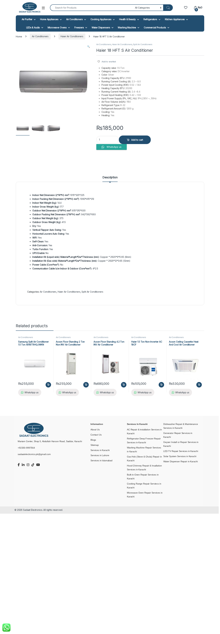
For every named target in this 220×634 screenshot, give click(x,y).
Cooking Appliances (101, 19)
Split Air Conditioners (142, 44)
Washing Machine (127, 27)
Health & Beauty (127, 19)
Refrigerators (150, 19)
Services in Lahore (100, 455)
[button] (88, 46)
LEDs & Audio (33, 27)
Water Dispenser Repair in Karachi (180, 461)
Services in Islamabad (101, 460)
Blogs (93, 440)
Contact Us (96, 434)
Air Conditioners (74, 19)
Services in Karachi (100, 450)
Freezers (79, 27)
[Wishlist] (185, 7)
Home (19, 36)
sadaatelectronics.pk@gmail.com (34, 454)
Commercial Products (155, 27)
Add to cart (137, 139)
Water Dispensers (101, 27)
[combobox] (91, 7)
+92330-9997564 (26, 447)
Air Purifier (27, 19)
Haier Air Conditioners (72, 36)
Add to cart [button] (48, 384)
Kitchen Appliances (175, 19)
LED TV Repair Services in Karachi (180, 451)
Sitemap (95, 445)
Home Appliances (49, 19)
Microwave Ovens (57, 27)
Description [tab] (109, 177)
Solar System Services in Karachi (179, 456)
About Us (95, 429)
